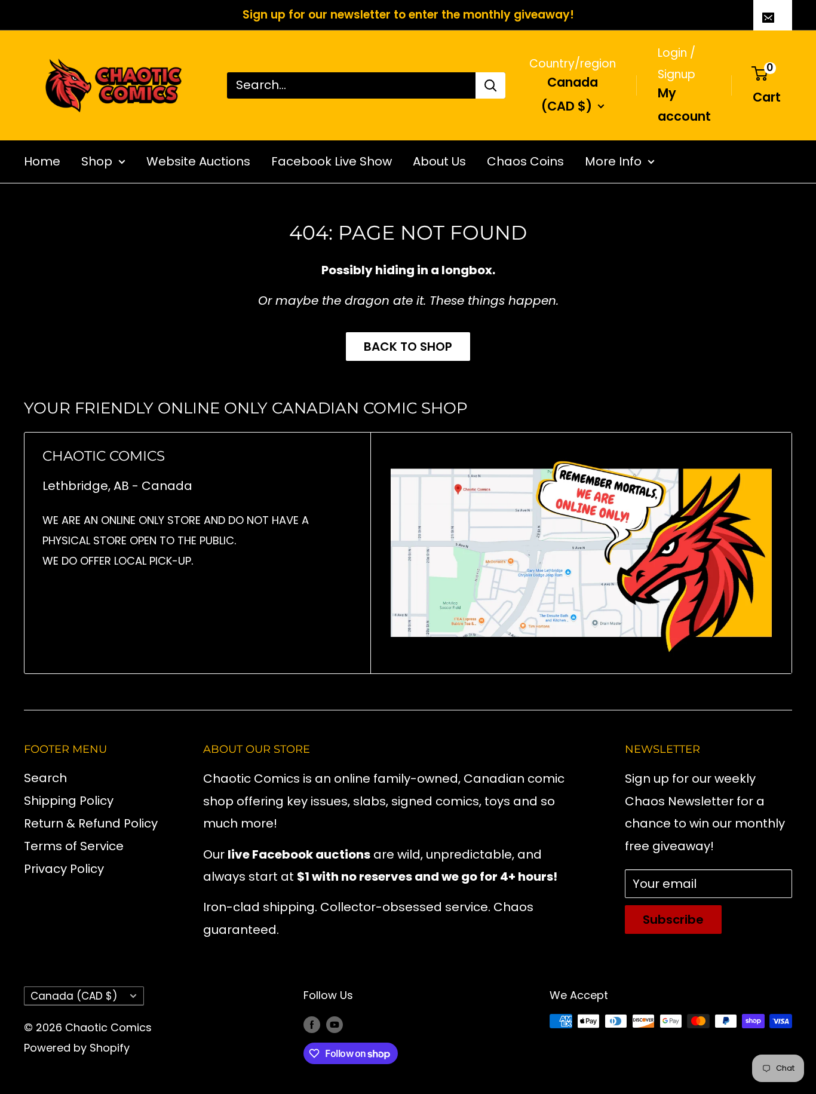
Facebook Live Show (331, 160)
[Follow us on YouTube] (334, 1024)
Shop (96, 160)
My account (684, 104)
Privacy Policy (64, 868)
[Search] (490, 85)
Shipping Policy (68, 800)
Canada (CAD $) (73, 996)
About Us (439, 160)
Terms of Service (74, 846)
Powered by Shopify (77, 1047)
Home (42, 160)
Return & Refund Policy (91, 823)
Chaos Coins (525, 160)
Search (45, 778)
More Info (613, 160)
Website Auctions (198, 160)
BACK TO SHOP (408, 346)
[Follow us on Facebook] (311, 1024)
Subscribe (673, 919)
